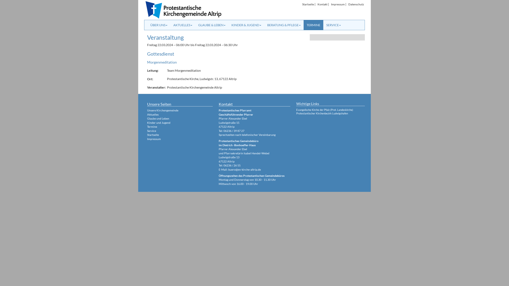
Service (332, 25)
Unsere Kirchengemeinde (162, 110)
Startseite (308, 4)
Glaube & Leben (210, 25)
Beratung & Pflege (283, 25)
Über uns (157, 25)
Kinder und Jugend (158, 122)
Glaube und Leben (158, 118)
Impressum (338, 4)
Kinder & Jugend (245, 25)
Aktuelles (181, 25)
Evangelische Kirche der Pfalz (313, 109)
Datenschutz (356, 4)
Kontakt (322, 4)
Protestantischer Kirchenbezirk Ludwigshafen (322, 113)
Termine (313, 25)
